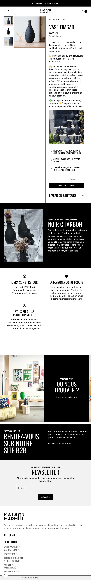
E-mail (21, 488)
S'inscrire (45, 497)
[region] (45, 388)
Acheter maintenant (66, 185)
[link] (62, 19)
